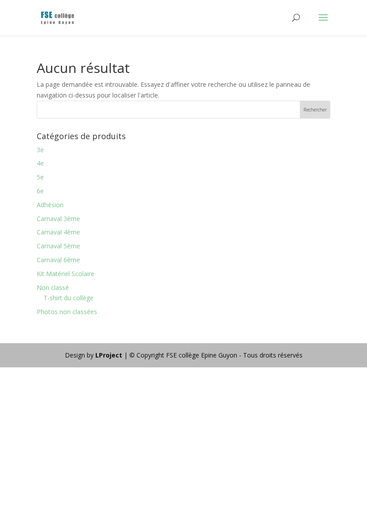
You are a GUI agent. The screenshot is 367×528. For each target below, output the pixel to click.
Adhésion (50, 204)
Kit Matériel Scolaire (65, 273)
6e (40, 191)
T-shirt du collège (68, 298)
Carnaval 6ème (58, 259)
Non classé (53, 287)
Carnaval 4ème (58, 232)
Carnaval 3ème (58, 218)
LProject (109, 355)
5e (40, 177)
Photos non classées (67, 311)
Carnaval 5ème (58, 246)
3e (40, 149)
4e (40, 163)
